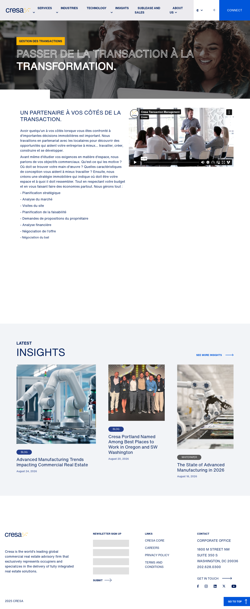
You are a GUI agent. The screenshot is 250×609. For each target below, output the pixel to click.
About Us (176, 10)
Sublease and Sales (147, 10)
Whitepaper (189, 457)
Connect (234, 10)
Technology (97, 8)
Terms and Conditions (154, 564)
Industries (69, 8)
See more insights (209, 355)
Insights (122, 8)
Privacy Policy (157, 555)
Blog (24, 452)
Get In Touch (208, 578)
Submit (98, 580)
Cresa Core (155, 540)
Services (45, 8)
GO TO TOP (235, 601)
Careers (152, 548)
